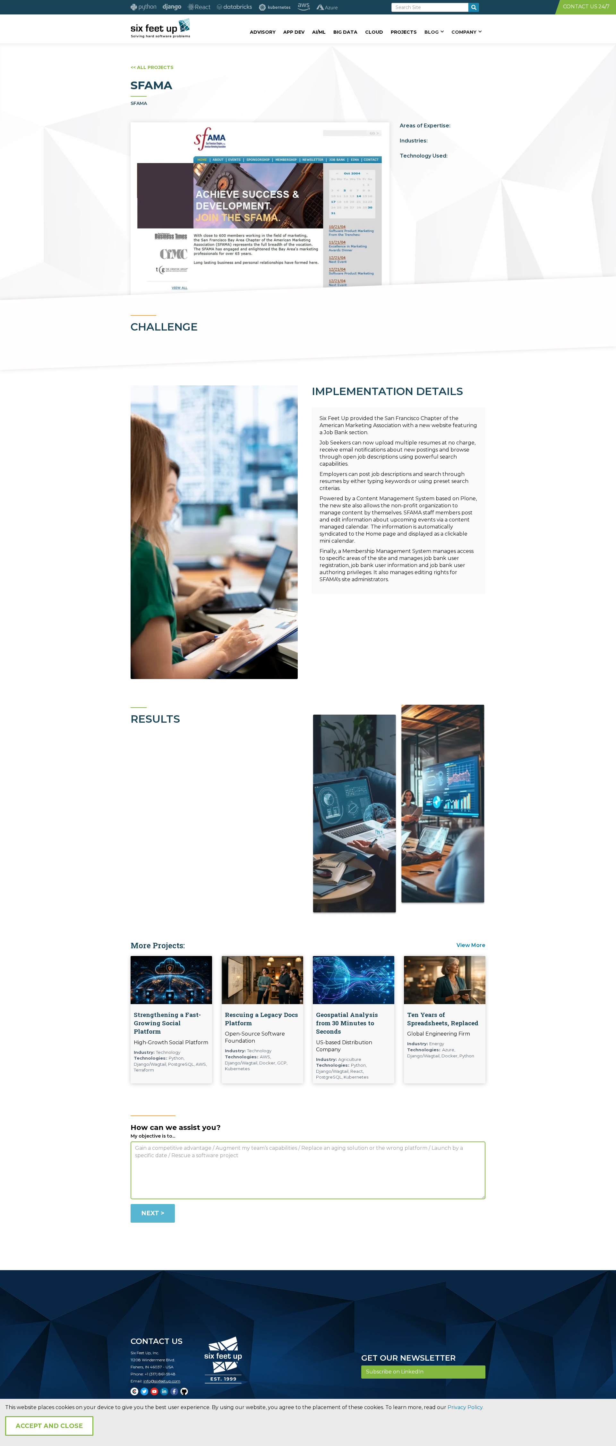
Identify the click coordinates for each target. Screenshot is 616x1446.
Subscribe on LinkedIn (395, 1372)
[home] (160, 28)
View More (471, 945)
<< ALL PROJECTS (152, 67)
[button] (434, 31)
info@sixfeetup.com (161, 1381)
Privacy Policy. (465, 1407)
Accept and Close (49, 1426)
